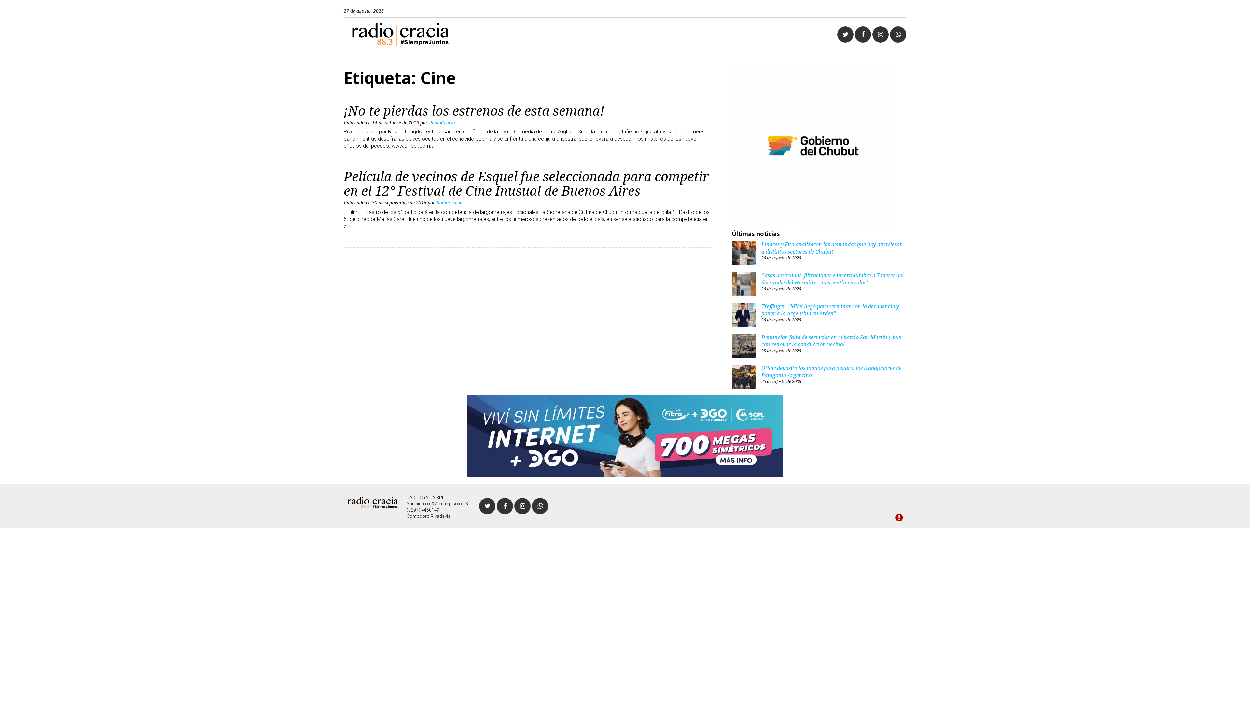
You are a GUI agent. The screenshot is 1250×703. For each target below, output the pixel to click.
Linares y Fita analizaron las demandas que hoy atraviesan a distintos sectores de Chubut (832, 248)
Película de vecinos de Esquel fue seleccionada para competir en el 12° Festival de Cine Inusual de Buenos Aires (526, 183)
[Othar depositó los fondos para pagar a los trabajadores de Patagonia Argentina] (744, 378)
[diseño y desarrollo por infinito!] (899, 518)
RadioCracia (442, 122)
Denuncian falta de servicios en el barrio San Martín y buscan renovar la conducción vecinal (832, 341)
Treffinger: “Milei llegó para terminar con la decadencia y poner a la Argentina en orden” (830, 310)
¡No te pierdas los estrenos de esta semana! (474, 110)
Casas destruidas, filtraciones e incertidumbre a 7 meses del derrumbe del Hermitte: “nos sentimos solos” (832, 279)
